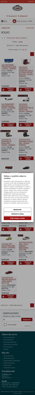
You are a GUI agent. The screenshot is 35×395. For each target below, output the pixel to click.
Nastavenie (17, 209)
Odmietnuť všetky (17, 214)
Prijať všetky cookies (17, 218)
